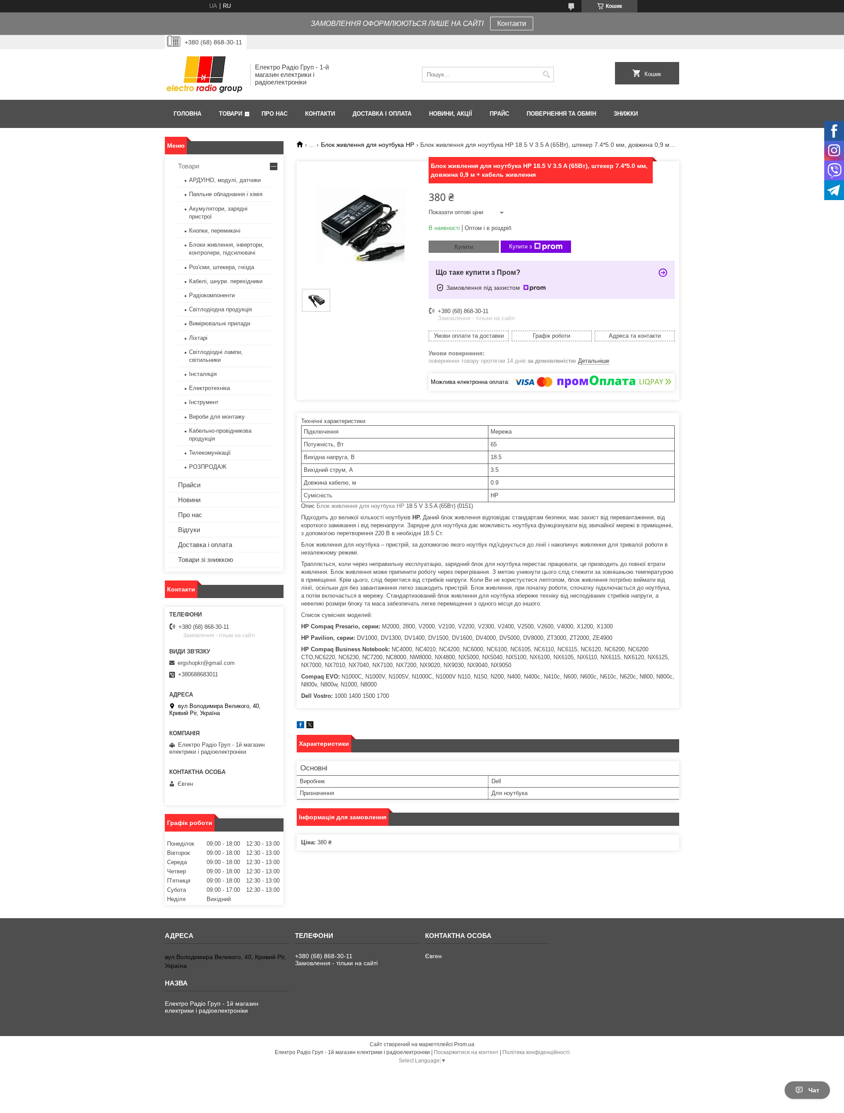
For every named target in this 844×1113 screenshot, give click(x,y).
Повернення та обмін (561, 113)
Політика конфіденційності (536, 1052)
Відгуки (189, 529)
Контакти (511, 23)
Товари (230, 113)
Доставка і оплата (382, 113)
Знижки (626, 113)
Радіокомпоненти (212, 295)
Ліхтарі (198, 338)
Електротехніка (209, 388)
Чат (813, 1090)
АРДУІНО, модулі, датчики (225, 180)
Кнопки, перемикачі (214, 230)
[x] (309, 726)
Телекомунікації (210, 452)
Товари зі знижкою (205, 559)
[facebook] (300, 726)
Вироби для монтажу (217, 416)
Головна (187, 113)
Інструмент (203, 402)
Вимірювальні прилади (219, 323)
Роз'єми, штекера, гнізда (221, 267)
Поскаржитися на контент (466, 1052)
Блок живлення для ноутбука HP (367, 144)
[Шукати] (546, 74)
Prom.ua (464, 1044)
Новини (189, 500)
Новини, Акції (450, 113)
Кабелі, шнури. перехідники (225, 281)
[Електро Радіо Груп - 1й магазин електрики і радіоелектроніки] (204, 74)
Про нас (274, 113)
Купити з (520, 246)
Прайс (499, 113)
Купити (464, 247)
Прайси (189, 485)
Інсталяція (203, 374)
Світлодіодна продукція (220, 309)
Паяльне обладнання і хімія (225, 194)
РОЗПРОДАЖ (207, 466)
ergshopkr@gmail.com (206, 663)
